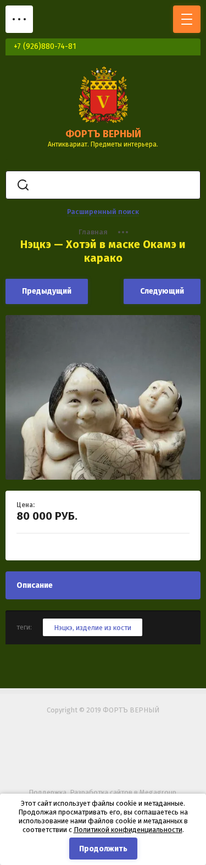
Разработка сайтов (101, 792)
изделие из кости (103, 628)
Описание (34, 585)
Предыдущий (46, 291)
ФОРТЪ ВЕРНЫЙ (103, 134)
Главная (93, 232)
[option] (103, 397)
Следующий (162, 291)
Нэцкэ (63, 628)
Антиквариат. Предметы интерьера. (103, 144)
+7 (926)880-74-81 (45, 46)
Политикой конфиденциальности (128, 829)
